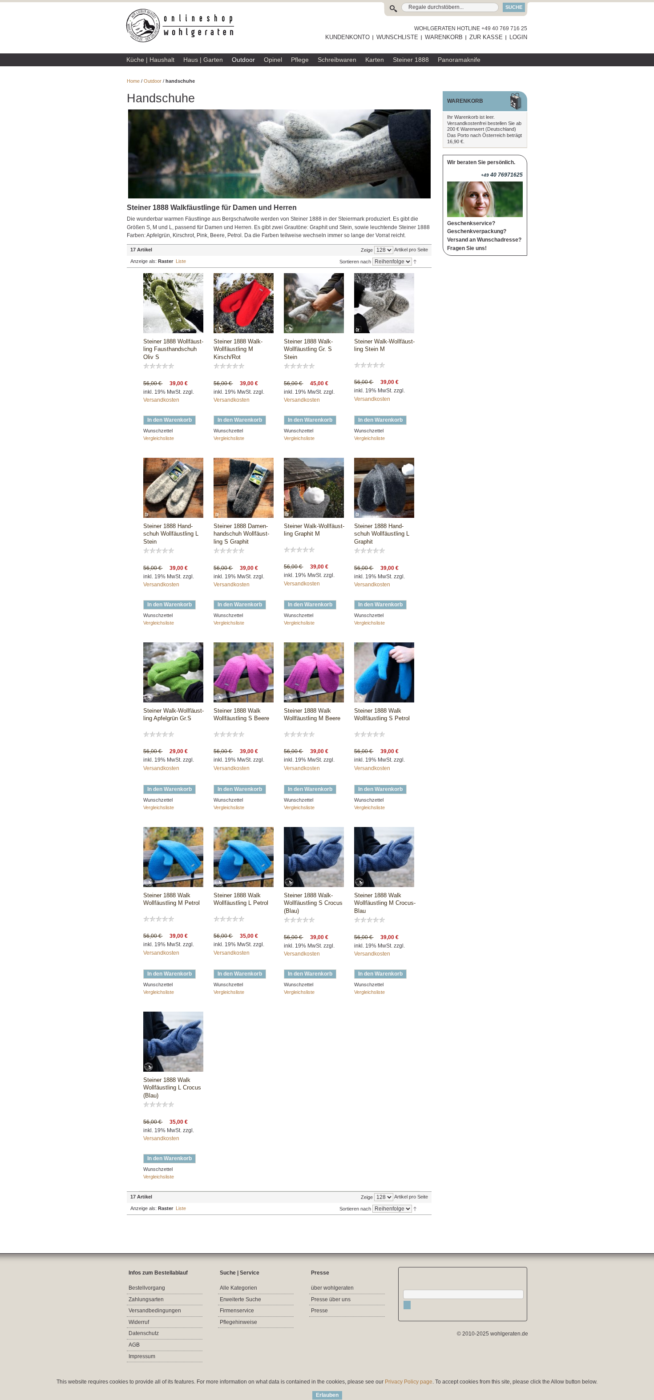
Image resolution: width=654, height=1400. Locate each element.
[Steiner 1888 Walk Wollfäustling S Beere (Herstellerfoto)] (244, 672)
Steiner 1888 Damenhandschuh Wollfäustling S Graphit (241, 534)
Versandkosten (161, 400)
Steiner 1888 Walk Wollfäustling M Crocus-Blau (385, 903)
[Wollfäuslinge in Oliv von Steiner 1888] (173, 303)
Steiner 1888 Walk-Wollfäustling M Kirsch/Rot (238, 349)
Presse (319, 1310)
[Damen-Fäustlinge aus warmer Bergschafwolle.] (244, 303)
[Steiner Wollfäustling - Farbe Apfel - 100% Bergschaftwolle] (173, 672)
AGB (134, 1345)
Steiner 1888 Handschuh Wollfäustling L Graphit (381, 534)
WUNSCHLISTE (397, 37)
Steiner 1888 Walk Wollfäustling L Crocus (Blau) (172, 1088)
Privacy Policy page (408, 1382)
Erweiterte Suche (240, 1299)
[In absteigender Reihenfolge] (414, 261)
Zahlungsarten (146, 1299)
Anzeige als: (143, 261)
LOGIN (518, 37)
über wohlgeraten (332, 1288)
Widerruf (139, 1322)
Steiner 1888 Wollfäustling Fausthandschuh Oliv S (173, 349)
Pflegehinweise (238, 1322)
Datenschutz (144, 1333)
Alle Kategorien (238, 1288)
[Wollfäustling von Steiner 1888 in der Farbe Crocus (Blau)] (314, 857)
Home (133, 81)
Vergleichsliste (158, 438)
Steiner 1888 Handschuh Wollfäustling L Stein (170, 534)
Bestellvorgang (147, 1288)
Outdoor (152, 81)
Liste (181, 261)
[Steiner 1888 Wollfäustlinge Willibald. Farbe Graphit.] (384, 488)
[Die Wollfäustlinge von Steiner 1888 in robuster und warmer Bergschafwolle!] (173, 488)
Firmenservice (237, 1310)
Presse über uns (331, 1299)
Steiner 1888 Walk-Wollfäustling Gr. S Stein (308, 349)
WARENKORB (444, 37)
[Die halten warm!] (314, 488)
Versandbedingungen (155, 1310)
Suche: (395, 7)
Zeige (367, 250)
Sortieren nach (355, 261)
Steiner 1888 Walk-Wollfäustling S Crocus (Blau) (313, 903)
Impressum (142, 1356)
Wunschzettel (158, 430)
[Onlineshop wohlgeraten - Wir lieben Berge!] (183, 26)
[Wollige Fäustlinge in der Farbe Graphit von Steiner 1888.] (244, 488)
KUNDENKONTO (347, 37)
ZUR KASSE (486, 37)
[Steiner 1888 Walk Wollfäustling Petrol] (384, 672)
